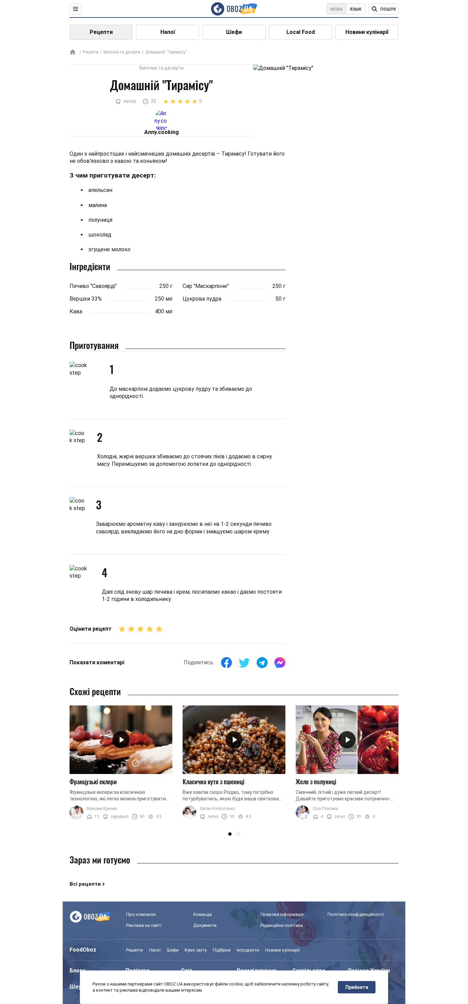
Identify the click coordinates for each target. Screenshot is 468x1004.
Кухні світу (196, 950)
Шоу (75, 986)
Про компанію (141, 914)
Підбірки (222, 950)
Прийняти (356, 987)
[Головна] (72, 53)
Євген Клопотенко (217, 808)
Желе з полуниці (316, 781)
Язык (355, 9)
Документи (205, 925)
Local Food (300, 32)
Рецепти (101, 32)
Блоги (77, 970)
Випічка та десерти (121, 52)
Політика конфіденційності (356, 914)
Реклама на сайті (143, 925)
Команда (202, 914)
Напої (167, 32)
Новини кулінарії (367, 32)
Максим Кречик (102, 808)
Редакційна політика (281, 925)
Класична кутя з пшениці (213, 781)
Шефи (234, 32)
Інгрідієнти (248, 950)
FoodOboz (83, 949)
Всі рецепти (85, 884)
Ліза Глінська (325, 808)
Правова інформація (282, 914)
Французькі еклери (93, 781)
